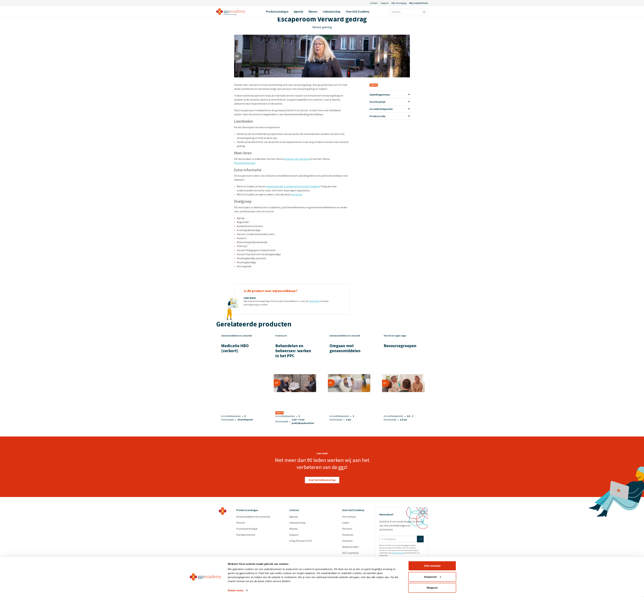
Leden (345, 522)
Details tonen (235, 590)
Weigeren (432, 587)
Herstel (240, 522)
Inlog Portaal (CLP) (300, 540)
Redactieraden (350, 546)
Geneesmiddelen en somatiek (253, 516)
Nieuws (313, 11)
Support (385, 3)
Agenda (298, 11)
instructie (296, 194)
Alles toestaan (432, 565)
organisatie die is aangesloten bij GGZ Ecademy (293, 186)
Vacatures (347, 534)
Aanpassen (430, 576)
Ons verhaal (349, 516)
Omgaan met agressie (297, 159)
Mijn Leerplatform (418, 3)
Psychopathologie (244, 163)
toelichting (314, 301)
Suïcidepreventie (245, 534)
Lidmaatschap (331, 11)
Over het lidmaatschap (322, 480)
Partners (347, 528)
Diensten (347, 540)
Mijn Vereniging (399, 3)
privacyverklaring (397, 553)
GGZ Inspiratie (350, 552)
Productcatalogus (277, 11)
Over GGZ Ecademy (357, 11)
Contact (374, 3)
